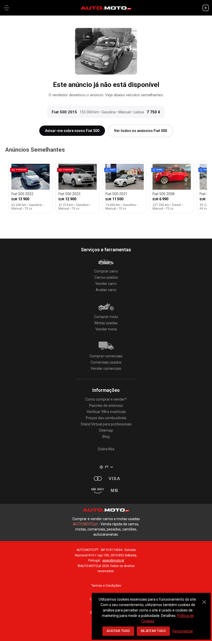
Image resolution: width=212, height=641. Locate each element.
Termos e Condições (106, 585)
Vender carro (106, 284)
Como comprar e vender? (106, 399)
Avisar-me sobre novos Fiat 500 (72, 131)
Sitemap (106, 430)
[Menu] (6, 8)
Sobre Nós (106, 449)
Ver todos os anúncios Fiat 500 (140, 131)
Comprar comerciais (106, 356)
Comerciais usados (106, 362)
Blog (106, 436)
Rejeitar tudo (153, 631)
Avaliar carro (106, 290)
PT (107, 467)
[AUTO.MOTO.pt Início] (106, 8)
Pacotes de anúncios (106, 405)
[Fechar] (204, 599)
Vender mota (106, 329)
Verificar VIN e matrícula (106, 412)
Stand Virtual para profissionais (106, 424)
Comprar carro (106, 271)
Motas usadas (106, 323)
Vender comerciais (106, 368)
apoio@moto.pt (113, 560)
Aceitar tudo (118, 631)
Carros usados (106, 277)
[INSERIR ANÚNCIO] (205, 8)
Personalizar (182, 631)
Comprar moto (106, 317)
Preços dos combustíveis (106, 418)
